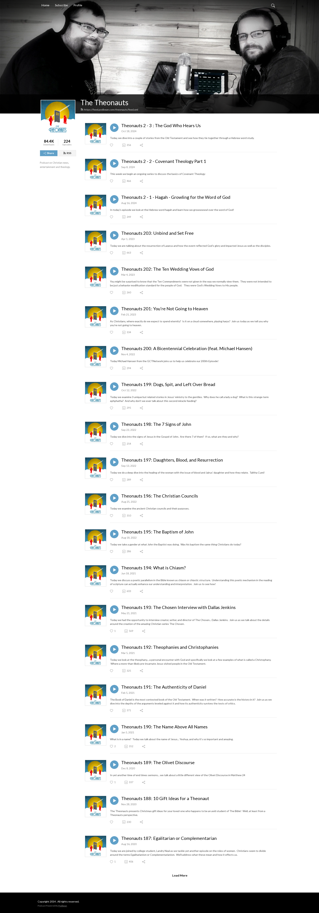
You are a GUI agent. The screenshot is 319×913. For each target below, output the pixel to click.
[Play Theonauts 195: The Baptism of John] (114, 534)
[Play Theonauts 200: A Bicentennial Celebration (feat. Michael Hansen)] (114, 350)
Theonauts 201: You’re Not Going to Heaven (164, 308)
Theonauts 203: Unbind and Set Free (157, 233)
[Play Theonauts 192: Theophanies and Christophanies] (114, 649)
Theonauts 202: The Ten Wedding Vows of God (167, 269)
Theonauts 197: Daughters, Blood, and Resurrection (172, 459)
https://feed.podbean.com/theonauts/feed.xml (111, 109)
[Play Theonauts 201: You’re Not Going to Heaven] (114, 311)
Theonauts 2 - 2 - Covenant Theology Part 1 (163, 161)
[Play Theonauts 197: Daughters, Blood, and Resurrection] (114, 462)
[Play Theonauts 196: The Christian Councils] (114, 498)
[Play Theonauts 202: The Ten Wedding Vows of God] (114, 271)
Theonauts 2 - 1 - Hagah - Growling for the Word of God (175, 197)
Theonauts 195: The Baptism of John (157, 531)
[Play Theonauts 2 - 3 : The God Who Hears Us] (114, 127)
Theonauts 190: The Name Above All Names (164, 726)
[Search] (273, 5)
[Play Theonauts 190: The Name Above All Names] (114, 729)
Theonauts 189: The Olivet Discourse (158, 762)
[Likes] (112, 145)
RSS (69, 153)
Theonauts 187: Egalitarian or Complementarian (169, 838)
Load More (179, 875)
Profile (77, 5)
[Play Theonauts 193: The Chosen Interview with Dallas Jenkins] (114, 609)
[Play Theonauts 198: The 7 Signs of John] (114, 426)
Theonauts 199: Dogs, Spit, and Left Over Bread (168, 384)
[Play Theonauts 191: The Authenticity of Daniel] (114, 689)
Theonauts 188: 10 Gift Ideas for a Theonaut (165, 798)
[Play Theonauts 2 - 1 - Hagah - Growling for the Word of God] (114, 199)
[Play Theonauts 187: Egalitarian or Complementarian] (114, 840)
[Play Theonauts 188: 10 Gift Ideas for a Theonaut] (114, 800)
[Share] (142, 145)
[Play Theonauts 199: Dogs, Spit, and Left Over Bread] (114, 386)
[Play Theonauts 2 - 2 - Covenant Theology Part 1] (114, 163)
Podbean (62, 905)
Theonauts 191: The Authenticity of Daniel (163, 686)
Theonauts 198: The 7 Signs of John (156, 424)
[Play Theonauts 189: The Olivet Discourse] (114, 764)
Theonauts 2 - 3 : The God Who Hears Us (161, 125)
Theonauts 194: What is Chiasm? (153, 567)
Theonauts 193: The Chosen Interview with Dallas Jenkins (178, 607)
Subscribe (61, 5)
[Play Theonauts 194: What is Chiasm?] (114, 570)
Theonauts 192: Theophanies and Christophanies (169, 647)
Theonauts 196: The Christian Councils (159, 495)
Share (50, 153)
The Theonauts (104, 102)
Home (45, 5)
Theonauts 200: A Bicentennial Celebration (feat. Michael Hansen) (186, 348)
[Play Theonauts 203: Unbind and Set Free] (114, 235)
